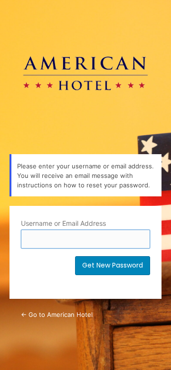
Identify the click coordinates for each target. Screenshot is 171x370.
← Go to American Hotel (57, 314)
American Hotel (85, 71)
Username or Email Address (63, 223)
